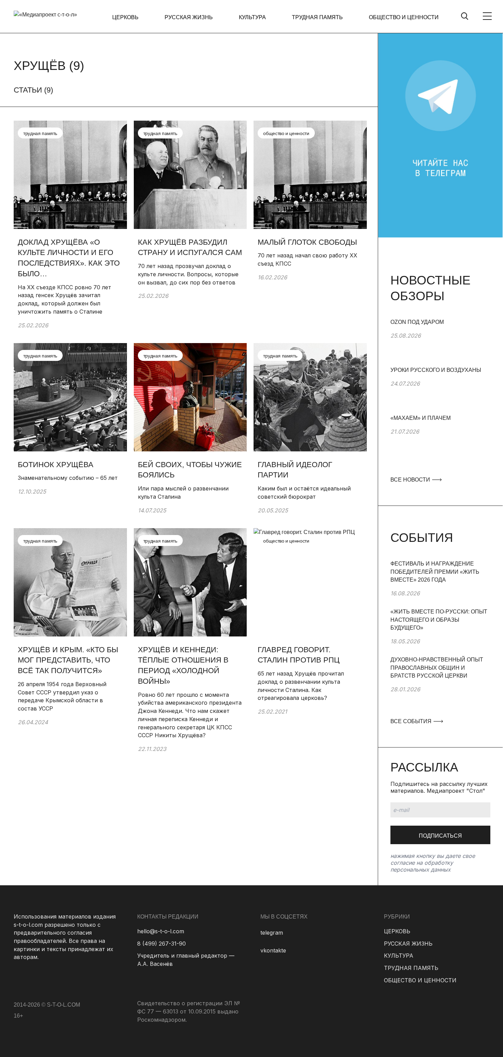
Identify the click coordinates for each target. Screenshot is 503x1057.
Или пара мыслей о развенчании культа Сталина (183, 492)
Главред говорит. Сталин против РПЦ (298, 655)
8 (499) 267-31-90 (161, 943)
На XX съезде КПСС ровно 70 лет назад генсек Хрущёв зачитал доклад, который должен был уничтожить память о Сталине (64, 299)
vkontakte (273, 950)
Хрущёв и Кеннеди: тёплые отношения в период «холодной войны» (183, 665)
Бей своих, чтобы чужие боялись (190, 469)
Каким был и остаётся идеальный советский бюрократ (304, 492)
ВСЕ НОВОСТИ (410, 480)
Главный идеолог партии (295, 469)
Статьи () (33, 90)
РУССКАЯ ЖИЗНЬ (189, 17)
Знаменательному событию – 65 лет (68, 477)
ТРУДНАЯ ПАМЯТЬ (317, 17)
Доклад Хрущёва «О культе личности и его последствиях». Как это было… (69, 258)
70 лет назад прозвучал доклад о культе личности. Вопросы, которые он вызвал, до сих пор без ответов (188, 274)
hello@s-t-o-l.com (160, 931)
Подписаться (440, 836)
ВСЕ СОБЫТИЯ (411, 721)
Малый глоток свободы (307, 242)
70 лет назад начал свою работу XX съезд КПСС (307, 259)
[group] (440, 342)
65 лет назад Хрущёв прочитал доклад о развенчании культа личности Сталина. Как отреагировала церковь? (301, 685)
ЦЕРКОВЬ (125, 17)
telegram (271, 932)
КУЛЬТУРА (252, 17)
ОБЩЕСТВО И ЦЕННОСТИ (404, 17)
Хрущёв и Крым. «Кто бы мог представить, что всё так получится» (68, 660)
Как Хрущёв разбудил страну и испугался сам (190, 247)
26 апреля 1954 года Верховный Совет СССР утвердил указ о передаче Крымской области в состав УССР (62, 696)
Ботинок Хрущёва (55, 464)
